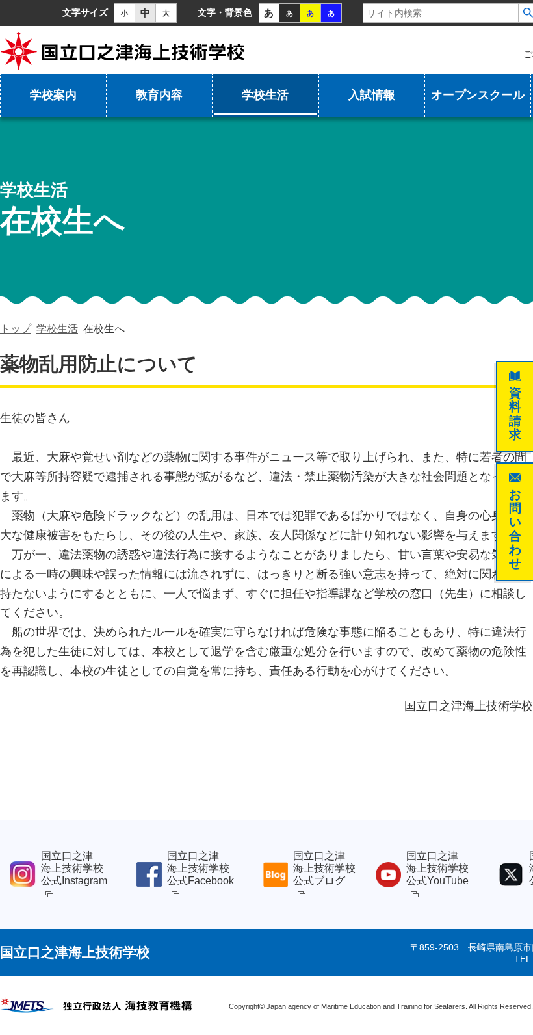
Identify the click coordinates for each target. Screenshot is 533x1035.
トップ (15, 328)
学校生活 (265, 94)
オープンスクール (478, 94)
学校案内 (53, 94)
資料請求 (515, 413)
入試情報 (371, 94)
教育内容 (159, 94)
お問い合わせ (515, 528)
